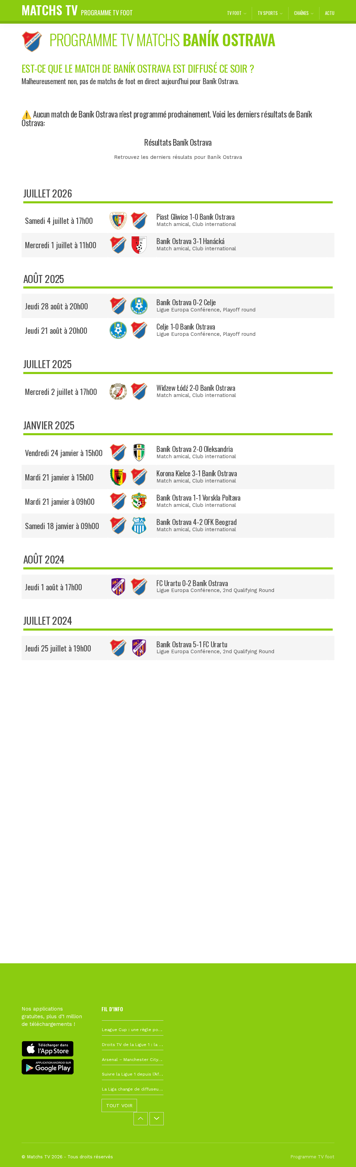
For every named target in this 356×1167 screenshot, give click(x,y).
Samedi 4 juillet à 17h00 (59, 220)
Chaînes (301, 13)
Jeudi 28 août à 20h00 (56, 305)
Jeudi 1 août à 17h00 (53, 586)
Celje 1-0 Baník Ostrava (185, 326)
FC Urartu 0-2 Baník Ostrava (192, 583)
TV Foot (234, 13)
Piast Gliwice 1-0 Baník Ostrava (195, 216)
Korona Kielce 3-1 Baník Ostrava (196, 473)
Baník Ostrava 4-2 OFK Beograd (196, 522)
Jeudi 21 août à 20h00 (56, 330)
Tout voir (119, 1105)
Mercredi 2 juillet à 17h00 (61, 391)
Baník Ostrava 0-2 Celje (186, 302)
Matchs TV (77, 9)
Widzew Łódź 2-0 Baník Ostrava (195, 387)
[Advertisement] (178, 777)
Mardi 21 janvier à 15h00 (59, 477)
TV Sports (268, 13)
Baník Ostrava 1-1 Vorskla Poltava (198, 497)
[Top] (337, 1151)
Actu (329, 13)
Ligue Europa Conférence (188, 310)
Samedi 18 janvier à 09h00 (62, 525)
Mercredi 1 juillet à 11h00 (60, 244)
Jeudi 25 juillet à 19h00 (58, 648)
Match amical (172, 224)
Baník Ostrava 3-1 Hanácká (190, 241)
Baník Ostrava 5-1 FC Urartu (191, 644)
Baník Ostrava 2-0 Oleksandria (194, 449)
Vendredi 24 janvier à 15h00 (64, 452)
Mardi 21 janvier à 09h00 (60, 501)
